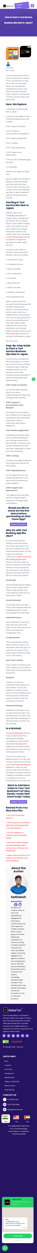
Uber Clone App (12, 334)
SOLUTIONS (8, 1069)
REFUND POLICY (10, 1078)
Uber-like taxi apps (15, 237)
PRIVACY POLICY (10, 1086)
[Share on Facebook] (15, 904)
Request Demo (20, 6)
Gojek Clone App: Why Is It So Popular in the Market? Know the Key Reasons (18, 858)
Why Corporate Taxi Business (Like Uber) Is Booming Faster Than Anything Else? (18, 825)
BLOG (6, 1061)
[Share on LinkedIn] (20, 904)
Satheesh (9, 68)
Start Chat (19, 1236)
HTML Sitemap (9, 1090)
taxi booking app (15, 733)
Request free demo (18, 524)
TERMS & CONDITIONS (12, 1082)
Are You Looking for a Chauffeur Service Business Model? (16, 835)
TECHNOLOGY (9, 1074)
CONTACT (8, 1065)
